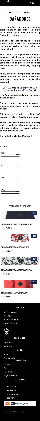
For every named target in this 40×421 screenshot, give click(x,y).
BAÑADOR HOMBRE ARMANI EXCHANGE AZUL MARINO (16, 224)
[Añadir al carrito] (20, 215)
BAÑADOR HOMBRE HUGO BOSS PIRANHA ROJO (15, 247)
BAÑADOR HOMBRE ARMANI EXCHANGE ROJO (14, 293)
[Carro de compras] (6, 2)
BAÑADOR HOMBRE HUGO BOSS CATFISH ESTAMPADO (16, 270)
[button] (17, 153)
